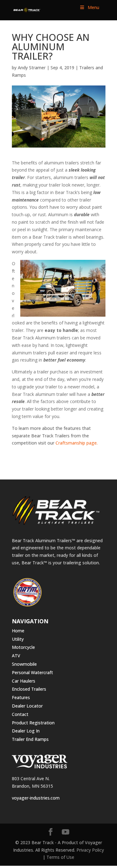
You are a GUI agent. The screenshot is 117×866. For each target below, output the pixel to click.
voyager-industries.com (36, 798)
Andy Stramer (32, 68)
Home (18, 631)
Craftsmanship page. (77, 443)
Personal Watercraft (32, 672)
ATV (16, 656)
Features (21, 697)
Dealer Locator (27, 706)
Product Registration (33, 723)
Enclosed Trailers (29, 689)
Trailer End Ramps (30, 739)
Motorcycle (23, 647)
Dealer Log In (26, 731)
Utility (18, 639)
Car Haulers (23, 681)
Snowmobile (24, 664)
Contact (20, 714)
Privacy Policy (90, 850)
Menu (93, 7)
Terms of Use (60, 857)
